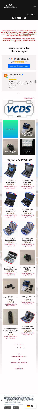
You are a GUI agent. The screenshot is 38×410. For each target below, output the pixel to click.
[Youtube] (20, 18)
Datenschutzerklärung (9, 404)
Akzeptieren (8, 408)
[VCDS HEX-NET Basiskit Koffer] (27, 228)
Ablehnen (16, 408)
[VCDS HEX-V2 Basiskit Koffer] (10, 228)
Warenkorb (19, 369)
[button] (1, 81)
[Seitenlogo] (10, 6)
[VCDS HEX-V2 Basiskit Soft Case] (10, 257)
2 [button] (20, 348)
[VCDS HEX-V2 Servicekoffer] (10, 170)
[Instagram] (15, 18)
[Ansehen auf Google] (6, 75)
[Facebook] (13, 18)
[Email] (22, 18)
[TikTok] (18, 18)
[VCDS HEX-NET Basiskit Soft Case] (27, 317)
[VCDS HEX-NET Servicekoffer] (27, 170)
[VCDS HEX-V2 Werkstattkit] (10, 199)
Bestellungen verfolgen (19, 362)
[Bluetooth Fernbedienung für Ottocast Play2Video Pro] (10, 317)
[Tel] (25, 18)
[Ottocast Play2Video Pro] (27, 286)
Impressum (20, 404)
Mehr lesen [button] (12, 88)
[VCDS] (19, 107)
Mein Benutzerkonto (19, 356)
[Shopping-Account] (35, 14)
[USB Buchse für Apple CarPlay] (10, 144)
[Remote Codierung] (27, 144)
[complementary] (30, 406)
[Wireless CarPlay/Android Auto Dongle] (27, 125)
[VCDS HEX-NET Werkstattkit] (27, 199)
